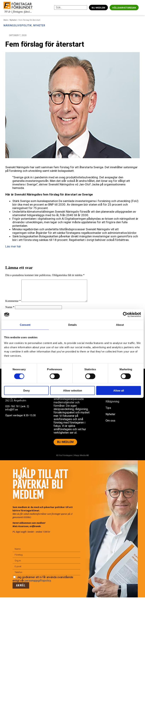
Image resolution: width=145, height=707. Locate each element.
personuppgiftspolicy (38, 580)
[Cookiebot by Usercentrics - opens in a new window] (125, 314)
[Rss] (35, 429)
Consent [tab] (25, 324)
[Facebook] (9, 429)
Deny (26, 390)
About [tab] (120, 324)
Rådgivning (112, 401)
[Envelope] (22, 429)
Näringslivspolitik (18, 25)
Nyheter (13, 20)
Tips (108, 408)
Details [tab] (72, 324)
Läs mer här (13, 246)
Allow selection (72, 390)
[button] (141, 7)
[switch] (55, 376)
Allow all (118, 390)
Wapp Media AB (81, 455)
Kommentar (13, 300)
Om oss (110, 420)
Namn (9, 307)
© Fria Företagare (64, 455)
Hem (6, 20)
